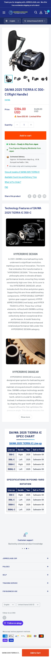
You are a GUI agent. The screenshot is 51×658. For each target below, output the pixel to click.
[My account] (41, 12)
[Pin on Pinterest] (34, 196)
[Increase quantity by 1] (31, 124)
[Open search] (35, 12)
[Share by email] (44, 196)
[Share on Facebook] (29, 196)
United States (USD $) (26, 605)
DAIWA (7, 100)
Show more (25, 417)
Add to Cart (35, 653)
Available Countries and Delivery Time (21, 177)
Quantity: (9, 125)
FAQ (6, 187)
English (6, 605)
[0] (46, 12)
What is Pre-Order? (13, 182)
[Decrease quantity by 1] (17, 124)
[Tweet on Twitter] (39, 196)
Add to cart (25, 135)
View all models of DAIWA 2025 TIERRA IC (22, 172)
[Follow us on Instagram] (4, 617)
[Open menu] (4, 12)
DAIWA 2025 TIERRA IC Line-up (25, 443)
